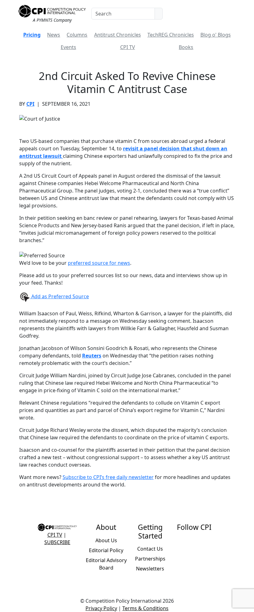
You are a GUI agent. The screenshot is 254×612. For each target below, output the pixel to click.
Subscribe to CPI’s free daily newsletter (108, 477)
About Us (106, 540)
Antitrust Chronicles (117, 34)
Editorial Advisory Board (106, 564)
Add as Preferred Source (59, 296)
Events (68, 47)
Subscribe (57, 542)
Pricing (32, 34)
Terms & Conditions (145, 608)
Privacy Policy (101, 608)
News (53, 34)
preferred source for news (99, 262)
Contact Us (150, 548)
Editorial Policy (106, 550)
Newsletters (150, 568)
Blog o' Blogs (215, 34)
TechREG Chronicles (170, 34)
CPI (30, 103)
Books (186, 47)
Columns (77, 34)
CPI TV (127, 47)
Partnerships (150, 558)
